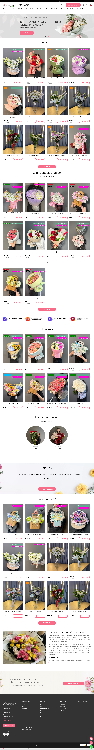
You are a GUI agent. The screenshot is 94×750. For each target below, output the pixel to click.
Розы (62, 8)
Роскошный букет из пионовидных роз (57, 403)
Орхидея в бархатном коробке (79, 155)
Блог (85, 1)
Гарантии (24, 719)
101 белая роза (79, 403)
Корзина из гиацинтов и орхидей (79, 534)
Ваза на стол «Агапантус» (79, 116)
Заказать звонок (9, 725)
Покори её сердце (13, 403)
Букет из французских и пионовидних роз (35, 78)
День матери (62, 708)
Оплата (66, 1)
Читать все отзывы (47, 489)
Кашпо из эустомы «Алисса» (13, 78)
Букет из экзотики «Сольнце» (13, 364)
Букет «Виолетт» (35, 213)
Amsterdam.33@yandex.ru (9, 722)
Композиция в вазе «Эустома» (13, 611)
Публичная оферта (27, 727)
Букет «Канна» (35, 364)
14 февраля (62, 706)
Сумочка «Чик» (13, 534)
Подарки (5, 12)
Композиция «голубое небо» (79, 364)
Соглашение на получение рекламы (27, 724)
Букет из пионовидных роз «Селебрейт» (57, 78)
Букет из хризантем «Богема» (57, 364)
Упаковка (14, 12)
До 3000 (26, 8)
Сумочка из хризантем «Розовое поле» (79, 213)
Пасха (60, 712)
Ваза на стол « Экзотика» (13, 155)
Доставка (61, 1)
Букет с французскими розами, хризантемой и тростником (57, 251)
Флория (5, 748)
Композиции (53, 8)
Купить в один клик (13, 74)
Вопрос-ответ (76, 1)
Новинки (13, 8)
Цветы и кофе (71, 8)
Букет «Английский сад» (57, 213)
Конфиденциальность (27, 721)
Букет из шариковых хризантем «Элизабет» (13, 116)
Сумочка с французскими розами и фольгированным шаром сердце (79, 251)
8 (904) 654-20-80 (23, 5)
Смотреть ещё (47, 166)
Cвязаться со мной (73, 683)
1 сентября (6, 8)
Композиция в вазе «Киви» (35, 155)
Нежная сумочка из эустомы (35, 403)
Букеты (32, 8)
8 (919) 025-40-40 (7, 720)
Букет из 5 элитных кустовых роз (13, 252)
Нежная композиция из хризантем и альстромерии (13, 213)
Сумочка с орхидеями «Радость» (35, 534)
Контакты (89, 1)
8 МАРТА (61, 710)
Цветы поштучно (42, 8)
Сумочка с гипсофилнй (57, 534)
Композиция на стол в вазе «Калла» (57, 116)
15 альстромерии (35, 298)
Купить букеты (27, 33)
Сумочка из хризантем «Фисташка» (13, 298)
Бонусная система (54, 1)
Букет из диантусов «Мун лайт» (79, 78)
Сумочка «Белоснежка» (35, 573)
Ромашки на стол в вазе (35, 116)
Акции (20, 8)
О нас (81, 1)
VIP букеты (80, 8)
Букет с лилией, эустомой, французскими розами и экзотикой (35, 251)
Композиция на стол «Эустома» (57, 155)
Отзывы (70, 1)
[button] (45, 36)
